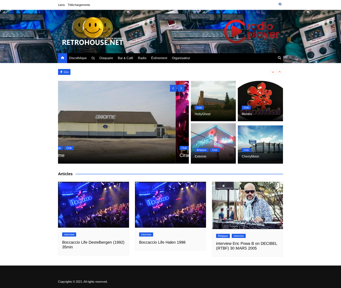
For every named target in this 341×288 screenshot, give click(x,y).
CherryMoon (250, 156)
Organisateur (181, 58)
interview (69, 234)
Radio (142, 58)
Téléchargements (79, 5)
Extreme (200, 156)
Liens (61, 5)
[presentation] (273, 72)
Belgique (201, 150)
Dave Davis (81, 72)
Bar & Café (125, 58)
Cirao (67, 155)
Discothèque (78, 58)
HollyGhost (202, 114)
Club (66, 147)
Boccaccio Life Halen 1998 (162, 242)
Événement (159, 58)
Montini (247, 114)
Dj (93, 58)
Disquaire (106, 58)
